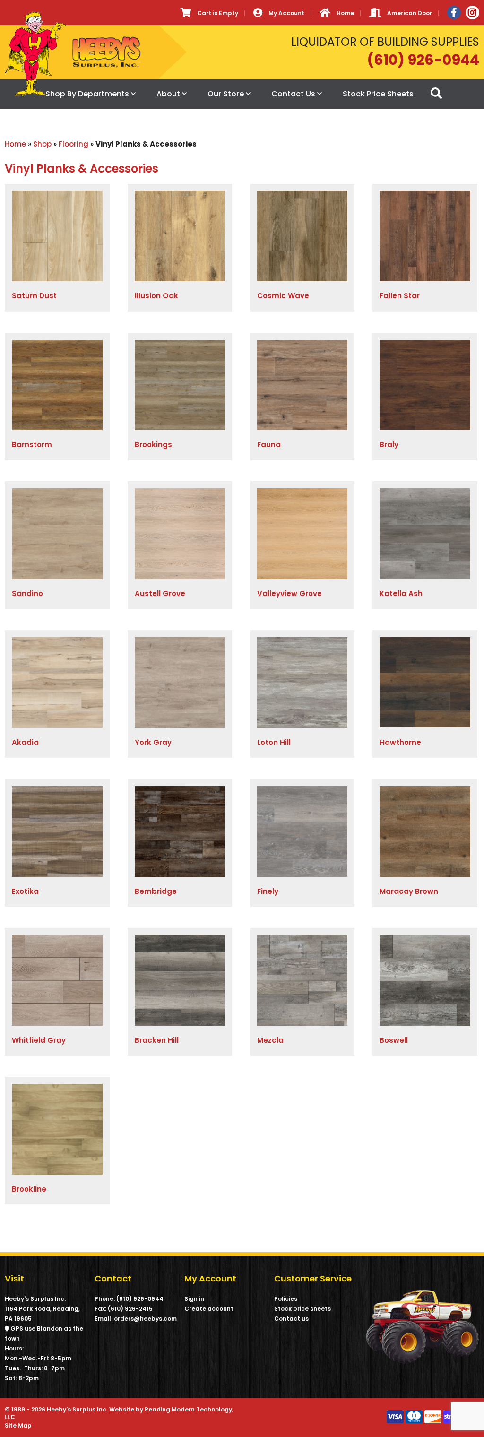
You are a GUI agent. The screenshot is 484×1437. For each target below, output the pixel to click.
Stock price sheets (302, 1309)
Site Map (18, 1425)
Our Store (225, 93)
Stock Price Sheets (378, 93)
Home (15, 144)
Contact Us (293, 93)
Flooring (73, 144)
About (168, 93)
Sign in (194, 1299)
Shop (42, 144)
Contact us (291, 1319)
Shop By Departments (87, 93)
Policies (285, 1299)
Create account (208, 1309)
